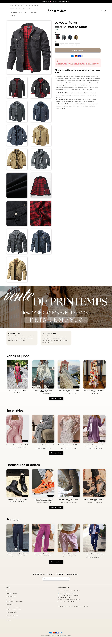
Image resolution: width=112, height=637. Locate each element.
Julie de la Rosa (48, 635)
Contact (8, 620)
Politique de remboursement (13, 609)
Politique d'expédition (12, 612)
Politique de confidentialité (13, 607)
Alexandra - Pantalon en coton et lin (43, 553)
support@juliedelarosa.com (68, 593)
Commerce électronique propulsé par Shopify (61, 635)
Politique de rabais (11, 596)
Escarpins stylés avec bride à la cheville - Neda (94, 500)
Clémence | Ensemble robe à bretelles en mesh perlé (69, 445)
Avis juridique (9, 604)
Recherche (9, 590)
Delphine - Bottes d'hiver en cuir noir (18, 499)
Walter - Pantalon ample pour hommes (17, 553)
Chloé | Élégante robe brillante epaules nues (68, 391)
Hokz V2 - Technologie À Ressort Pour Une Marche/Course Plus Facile (43, 500)
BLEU (69, 37)
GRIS (63, 37)
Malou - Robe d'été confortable (17, 390)
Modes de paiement (11, 593)
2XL (77, 45)
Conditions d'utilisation (12, 615)
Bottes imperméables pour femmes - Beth (69, 500)
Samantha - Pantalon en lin (68, 553)
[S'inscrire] (68, 579)
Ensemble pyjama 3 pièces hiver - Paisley (17, 445)
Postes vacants (10, 599)
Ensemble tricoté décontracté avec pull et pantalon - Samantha (43, 445)
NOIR (57, 37)
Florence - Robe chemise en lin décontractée (43, 391)
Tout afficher (56, 398)
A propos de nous (11, 617)
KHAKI (76, 37)
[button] (29, 5)
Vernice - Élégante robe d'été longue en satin (94, 391)
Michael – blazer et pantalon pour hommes (94, 554)
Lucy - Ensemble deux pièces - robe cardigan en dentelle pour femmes (94, 445)
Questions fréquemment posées (14, 601)
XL (71, 45)
